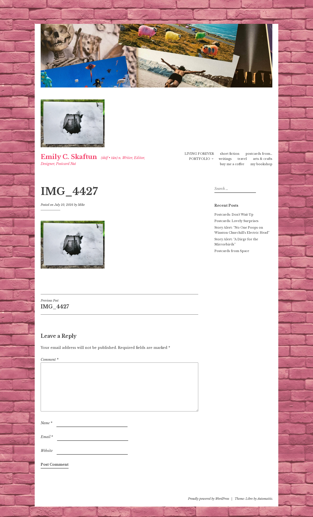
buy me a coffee (232, 164)
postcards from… (259, 154)
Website (47, 450)
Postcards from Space (231, 251)
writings (225, 159)
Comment (50, 359)
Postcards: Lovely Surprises (236, 221)
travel (242, 159)
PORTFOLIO (199, 159)
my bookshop (261, 164)
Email (47, 437)
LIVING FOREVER (199, 154)
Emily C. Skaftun (69, 157)
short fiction (229, 154)
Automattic (264, 499)
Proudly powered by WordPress (208, 499)
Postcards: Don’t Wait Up (233, 214)
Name (46, 423)
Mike (81, 205)
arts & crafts (262, 159)
